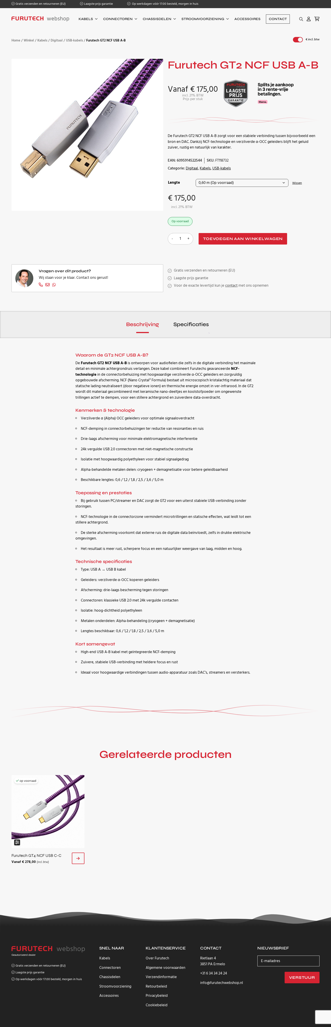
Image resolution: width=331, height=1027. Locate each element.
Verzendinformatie (161, 977)
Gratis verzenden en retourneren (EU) (41, 4)
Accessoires (247, 19)
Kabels (86, 19)
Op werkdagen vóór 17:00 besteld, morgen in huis (164, 4)
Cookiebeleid (157, 1005)
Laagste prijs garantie (98, 4)
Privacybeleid (157, 996)
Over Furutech (157, 958)
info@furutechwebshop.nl (221, 983)
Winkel (29, 40)
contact (231, 286)
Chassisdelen (157, 19)
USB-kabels (74, 40)
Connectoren (118, 19)
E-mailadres (270, 961)
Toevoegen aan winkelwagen (243, 238)
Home (15, 40)
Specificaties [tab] (191, 324)
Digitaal (57, 40)
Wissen (297, 183)
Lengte (174, 183)
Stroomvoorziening (202, 19)
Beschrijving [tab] (142, 324)
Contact (278, 19)
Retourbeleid (156, 987)
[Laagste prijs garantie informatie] (236, 93)
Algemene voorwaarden (165, 968)
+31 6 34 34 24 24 (213, 974)
